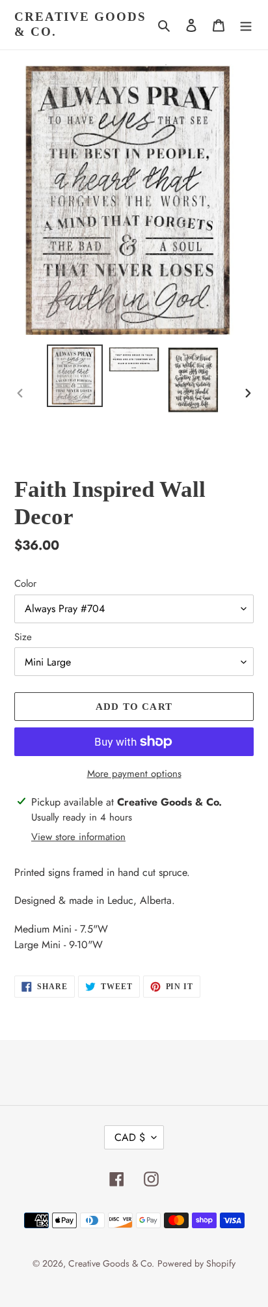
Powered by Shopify (196, 1263)
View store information (78, 837)
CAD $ (129, 1137)
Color (25, 583)
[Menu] (246, 25)
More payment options (134, 773)
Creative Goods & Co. (80, 24)
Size (23, 637)
